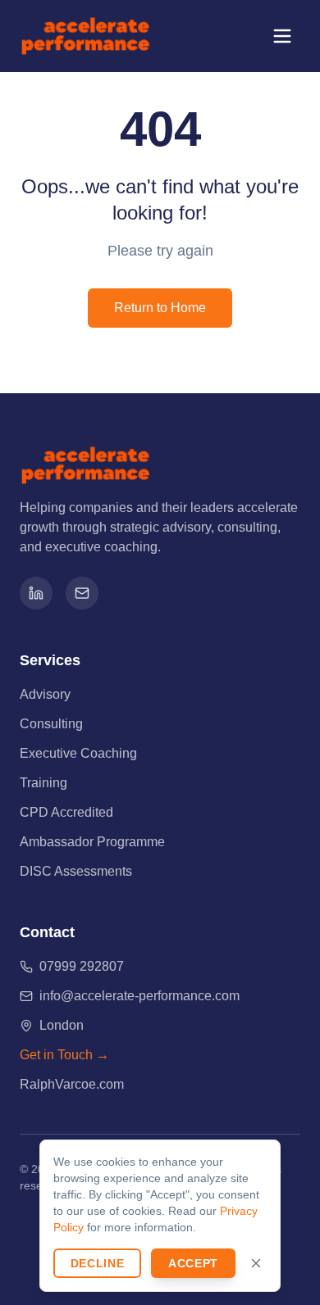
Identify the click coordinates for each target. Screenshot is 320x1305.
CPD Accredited (66, 812)
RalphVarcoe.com (72, 1084)
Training (43, 783)
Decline (98, 1263)
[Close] (256, 1263)
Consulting (51, 724)
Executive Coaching (78, 753)
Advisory (45, 694)
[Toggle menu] (282, 36)
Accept (193, 1263)
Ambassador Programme (92, 842)
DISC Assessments (76, 871)
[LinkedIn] (36, 593)
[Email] (82, 593)
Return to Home (160, 308)
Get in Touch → (64, 1055)
